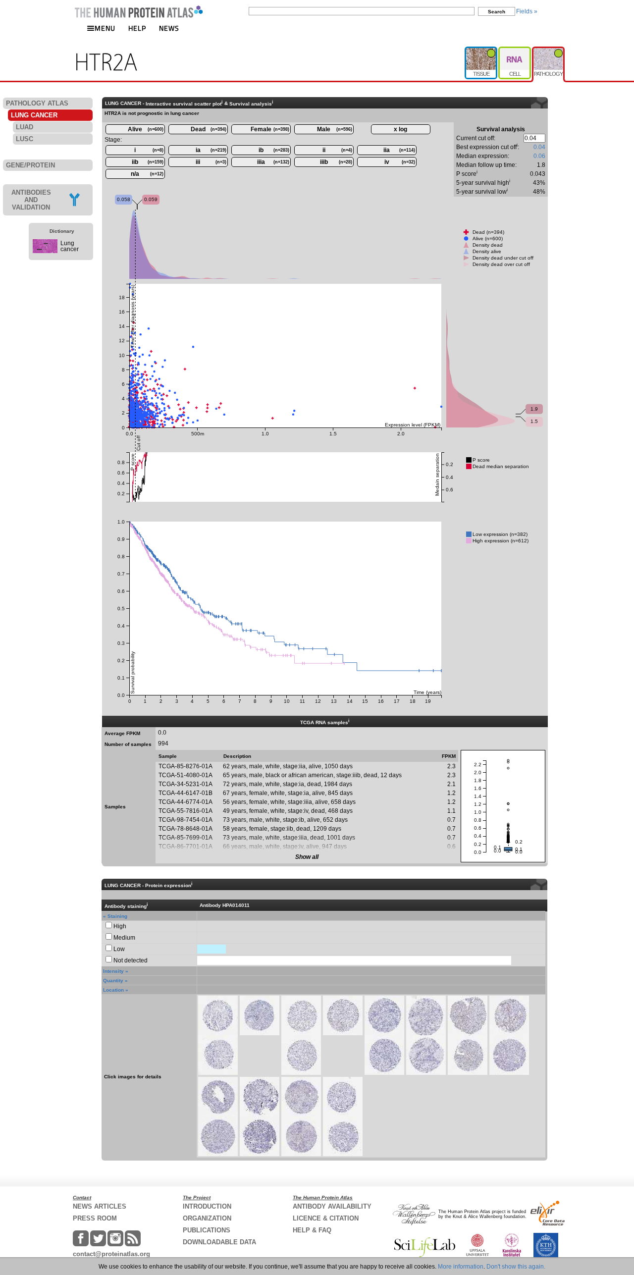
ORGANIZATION (207, 1218)
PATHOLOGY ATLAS (37, 103)
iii (211, 162)
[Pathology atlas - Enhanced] (548, 50)
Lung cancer (69, 246)
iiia (273, 162)
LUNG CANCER (34, 115)
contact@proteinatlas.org (111, 1254)
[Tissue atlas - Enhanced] (481, 50)
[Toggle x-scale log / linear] (400, 129)
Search (496, 11)
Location (113, 990)
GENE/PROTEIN (30, 165)
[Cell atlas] (515, 50)
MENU (105, 28)
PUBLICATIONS (206, 1230)
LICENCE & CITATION (326, 1218)
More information (460, 1266)
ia (211, 150)
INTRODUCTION (207, 1206)
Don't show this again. (515, 1266)
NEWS (169, 28)
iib (147, 162)
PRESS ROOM (95, 1218)
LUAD (24, 127)
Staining (117, 916)
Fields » (526, 11)
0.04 (539, 147)
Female (270, 129)
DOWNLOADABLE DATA (219, 1242)
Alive (145, 129)
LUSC (24, 139)
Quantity (113, 980)
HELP (137, 28)
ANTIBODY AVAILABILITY (332, 1206)
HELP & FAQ (312, 1230)
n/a (147, 173)
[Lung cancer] (45, 251)
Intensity (113, 971)
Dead (208, 129)
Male (334, 129)
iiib (336, 162)
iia (399, 150)
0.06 (539, 156)
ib (274, 150)
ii (337, 150)
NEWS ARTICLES (99, 1206)
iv (399, 162)
